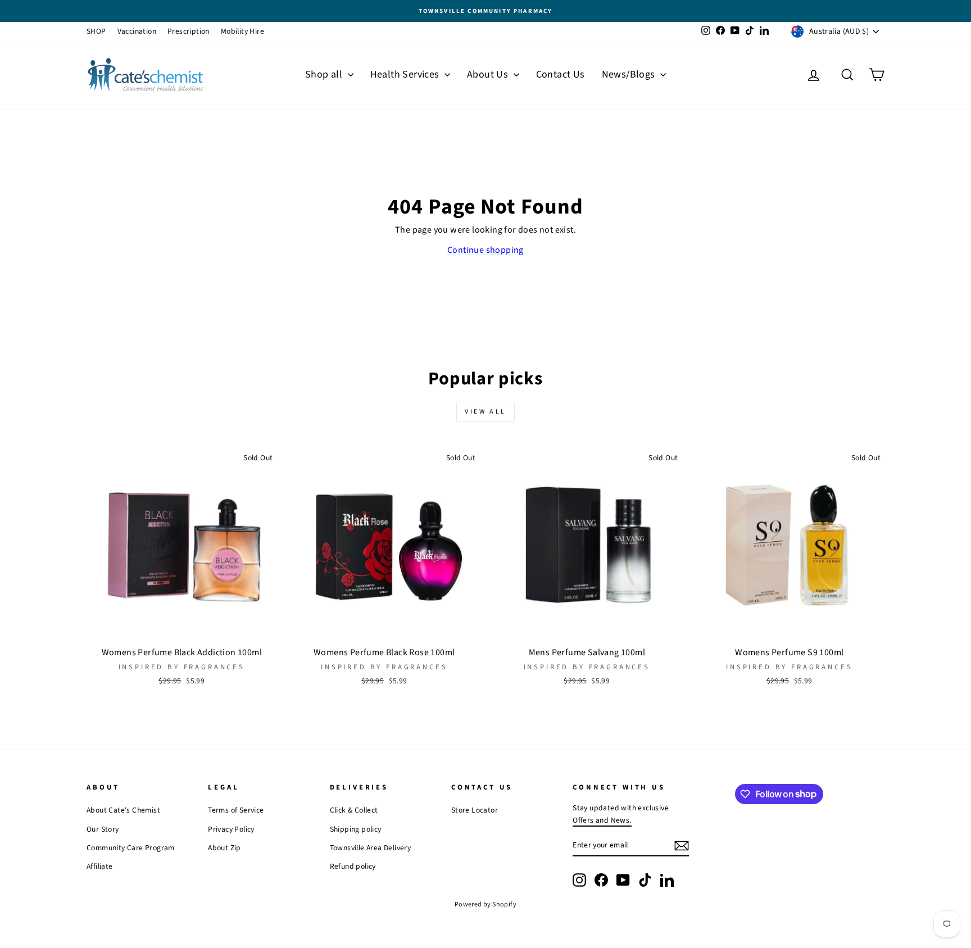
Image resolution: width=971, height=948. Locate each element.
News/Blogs (629, 74)
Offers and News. (602, 820)
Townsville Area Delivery (370, 847)
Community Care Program (131, 847)
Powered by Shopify (485, 904)
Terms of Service (236, 810)
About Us (489, 74)
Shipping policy (356, 829)
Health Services (406, 74)
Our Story (103, 829)
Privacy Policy (231, 829)
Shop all (325, 74)
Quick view (181, 628)
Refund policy (353, 866)
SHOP (96, 31)
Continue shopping (485, 250)
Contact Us (560, 74)
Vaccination (136, 31)
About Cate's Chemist (123, 810)
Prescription (188, 31)
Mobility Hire (242, 31)
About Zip (224, 847)
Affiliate (100, 866)
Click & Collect (354, 810)
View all (485, 411)
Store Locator (474, 810)
